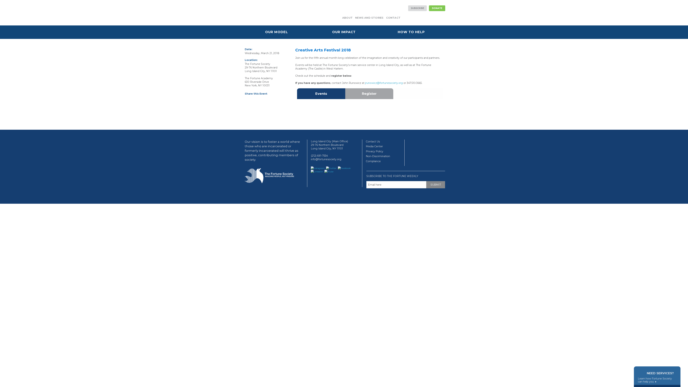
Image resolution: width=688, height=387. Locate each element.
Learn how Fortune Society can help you (655, 380)
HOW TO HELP (411, 32)
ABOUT (347, 17)
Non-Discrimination (378, 156)
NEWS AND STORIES (369, 17)
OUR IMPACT (344, 32)
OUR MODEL (276, 32)
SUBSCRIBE (417, 8)
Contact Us (373, 141)
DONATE (437, 8)
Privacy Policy (374, 151)
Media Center (374, 146)
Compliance (373, 161)
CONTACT (393, 17)
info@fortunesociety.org (326, 159)
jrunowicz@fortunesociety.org (384, 83)
